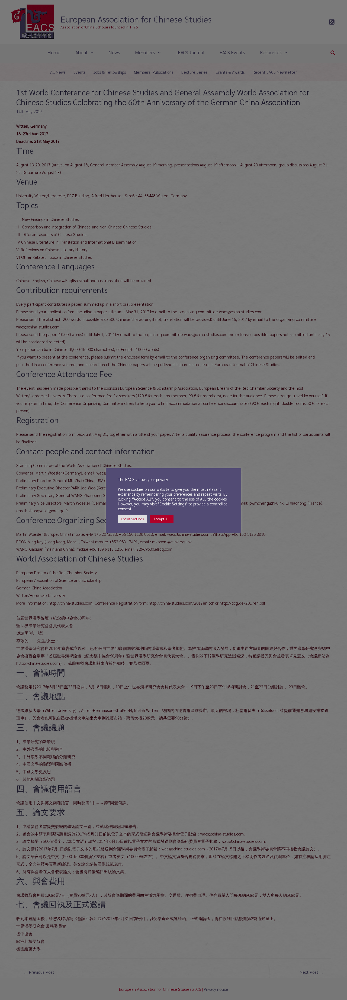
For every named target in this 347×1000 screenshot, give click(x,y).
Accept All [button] (161, 518)
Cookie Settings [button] (132, 519)
